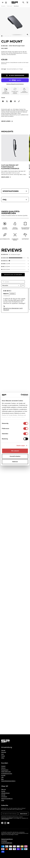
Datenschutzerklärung (6, 798)
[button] (15, 258)
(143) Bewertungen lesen (17, 45)
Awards (3, 791)
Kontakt (3, 775)
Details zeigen (21, 445)
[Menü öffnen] (2, 2)
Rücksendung (4, 769)
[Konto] (6, 2)
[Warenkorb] (27, 2)
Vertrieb (3, 794)
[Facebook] (2, 823)
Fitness (3, 756)
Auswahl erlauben (15, 456)
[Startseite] (14, 2)
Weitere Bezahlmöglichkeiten (15, 84)
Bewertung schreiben (13, 274)
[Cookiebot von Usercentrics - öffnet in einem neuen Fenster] (21, 395)
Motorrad (3, 752)
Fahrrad (3, 750)
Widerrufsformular (6, 771)
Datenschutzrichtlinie (6, 818)
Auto (2, 754)
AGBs (2, 800)
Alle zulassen (15, 450)
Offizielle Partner (5, 793)
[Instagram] (5, 823)
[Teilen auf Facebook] (3, 101)
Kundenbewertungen (6, 773)
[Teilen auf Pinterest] (11, 101)
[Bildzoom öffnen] (27, 34)
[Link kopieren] (19, 101)
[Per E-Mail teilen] (15, 101)
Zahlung (3, 768)
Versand (3, 766)
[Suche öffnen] (23, 2)
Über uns (3, 789)
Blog (2, 779)
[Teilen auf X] (7, 101)
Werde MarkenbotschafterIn (8, 781)
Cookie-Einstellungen (6, 842)
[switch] (25, 428)
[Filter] (23, 285)
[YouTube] (8, 823)
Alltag (2, 757)
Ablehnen (15, 461)
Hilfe (2, 777)
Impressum (4, 796)
